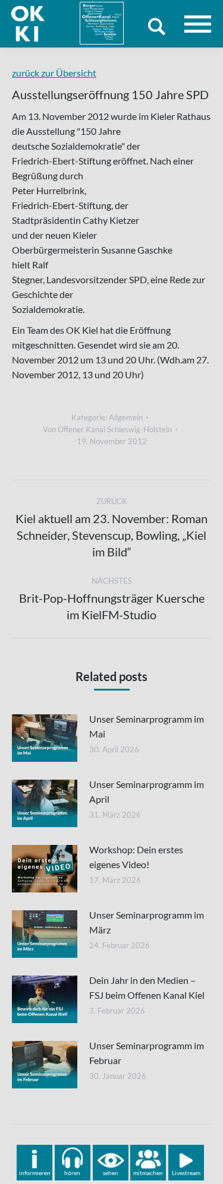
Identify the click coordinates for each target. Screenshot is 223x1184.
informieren (35, 1172)
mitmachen (148, 1172)
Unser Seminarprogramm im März (146, 922)
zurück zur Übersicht (54, 72)
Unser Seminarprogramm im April (146, 791)
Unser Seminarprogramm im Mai (146, 726)
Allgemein (126, 417)
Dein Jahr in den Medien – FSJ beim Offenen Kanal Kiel (147, 987)
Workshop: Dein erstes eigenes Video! (136, 857)
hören (72, 1172)
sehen (110, 1172)
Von (107, 429)
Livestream (186, 1172)
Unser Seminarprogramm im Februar (146, 1053)
